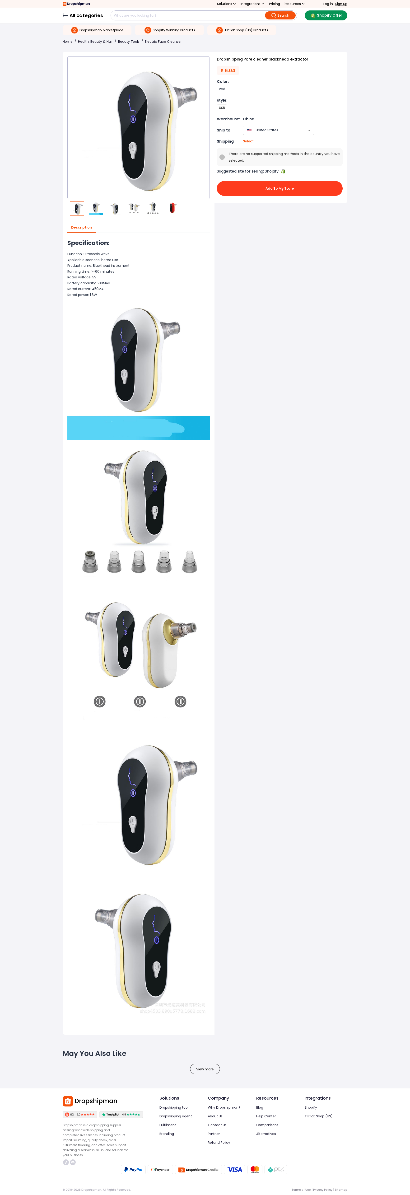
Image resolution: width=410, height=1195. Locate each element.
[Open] (309, 130)
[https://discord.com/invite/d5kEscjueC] (73, 1162)
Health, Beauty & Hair (95, 41)
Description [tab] (81, 227)
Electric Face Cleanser (163, 41)
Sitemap (341, 1190)
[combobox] (271, 130)
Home (68, 41)
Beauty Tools (129, 41)
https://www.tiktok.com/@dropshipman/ (66, 1162)
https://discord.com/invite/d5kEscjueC (73, 1162)
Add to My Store (280, 188)
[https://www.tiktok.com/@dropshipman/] (66, 1162)
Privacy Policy (322, 1190)
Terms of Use (301, 1190)
